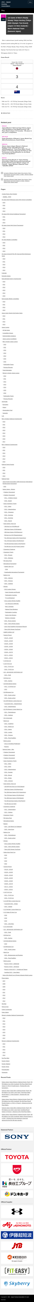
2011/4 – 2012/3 (8, 638)
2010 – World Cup (9, 726)
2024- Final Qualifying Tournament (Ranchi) (15, 626)
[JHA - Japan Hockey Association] (8, 4)
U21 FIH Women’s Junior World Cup (12, 709)
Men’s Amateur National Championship (12, 419)
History (4, 407)
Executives (5, 404)
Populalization (5, 1069)
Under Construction (7, 1009)
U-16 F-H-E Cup (7, 663)
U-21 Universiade (8, 926)
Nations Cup (6, 575)
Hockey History (6, 1061)
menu (30, 2)
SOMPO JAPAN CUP (8, 632)
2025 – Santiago (8, 583)
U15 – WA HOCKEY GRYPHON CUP (12, 672)
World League (7, 741)
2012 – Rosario (8, 555)
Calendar (4, 273)
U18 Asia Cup (7, 678)
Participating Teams (8, 364)
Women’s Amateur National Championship (13, 1015)
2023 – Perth (7, 675)
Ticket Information (7, 370)
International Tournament (9, 563)
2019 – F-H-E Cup (9, 669)
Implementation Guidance (9, 336)
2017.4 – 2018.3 (8, 655)
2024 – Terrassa (8, 580)
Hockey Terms (5, 1066)
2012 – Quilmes (8, 812)
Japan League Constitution (10, 339)
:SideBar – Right (7, 196)
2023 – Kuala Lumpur (9, 695)
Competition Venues (8, 333)
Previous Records (8, 367)
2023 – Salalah (8, 906)
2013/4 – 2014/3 (8, 643)
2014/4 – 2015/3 (8, 646)
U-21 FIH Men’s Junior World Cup (12, 909)
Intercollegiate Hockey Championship (11, 278)
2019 (5, 861)
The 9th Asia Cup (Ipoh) (10, 803)
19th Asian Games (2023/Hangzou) (13, 532)
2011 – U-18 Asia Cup (10, 686)
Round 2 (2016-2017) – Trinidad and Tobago (15, 969)
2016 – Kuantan (8, 772)
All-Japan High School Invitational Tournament (14, 214)
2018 (5, 918)
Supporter (5, 413)
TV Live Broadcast (10, 598)
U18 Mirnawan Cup (8, 692)
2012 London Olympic (10, 589)
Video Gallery (5, 1012)
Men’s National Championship (9, 444)
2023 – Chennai (8, 781)
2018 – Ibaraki (8, 500)
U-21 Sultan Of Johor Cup (10, 912)
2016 (4, 361)
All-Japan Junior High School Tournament (12, 225)
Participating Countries (11, 595)
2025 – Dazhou (8, 681)
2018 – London (8, 732)
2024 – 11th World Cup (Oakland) (13, 826)
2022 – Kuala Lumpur (9, 949)
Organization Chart (7, 410)
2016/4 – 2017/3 (8, 652)
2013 (4, 211)
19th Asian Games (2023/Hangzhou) (13, 789)
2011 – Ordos (7, 506)
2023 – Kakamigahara (10, 706)
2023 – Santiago (8, 715)
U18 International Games (9, 683)
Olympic (5, 586)
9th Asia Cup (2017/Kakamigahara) (13, 535)
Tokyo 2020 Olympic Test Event (12, 629)
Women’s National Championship (10, 1041)
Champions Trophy (8, 552)
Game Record (17, 65)
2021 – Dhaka (8, 778)
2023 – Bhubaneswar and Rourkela (13, 955)
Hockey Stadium (6, 1064)
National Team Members (11, 609)
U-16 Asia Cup (7, 660)
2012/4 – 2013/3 (8, 641)
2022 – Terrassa (8, 735)
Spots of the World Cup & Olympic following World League (17, 975)
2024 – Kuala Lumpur (9, 698)
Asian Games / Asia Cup (9, 523)
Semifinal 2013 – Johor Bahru (12, 972)
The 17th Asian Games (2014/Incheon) (14, 540)
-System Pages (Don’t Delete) (9, 194)
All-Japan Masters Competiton (9, 239)
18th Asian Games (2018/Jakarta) (12, 529)
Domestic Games (6, 276)
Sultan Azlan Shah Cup (9, 852)
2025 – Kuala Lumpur (9, 838)
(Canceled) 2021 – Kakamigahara (13, 703)
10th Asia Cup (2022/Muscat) (11, 526)
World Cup (6, 721)
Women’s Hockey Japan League (11, 373)
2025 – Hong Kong (9, 829)
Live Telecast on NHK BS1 (12, 603)
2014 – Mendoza (8, 558)
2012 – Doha (7, 766)
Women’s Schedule (10, 618)
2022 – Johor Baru (9, 923)
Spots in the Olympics (10, 615)
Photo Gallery (5, 978)
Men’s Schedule (9, 606)
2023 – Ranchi (8, 521)
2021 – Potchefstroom (10, 712)
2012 (4, 208)
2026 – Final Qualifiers (10, 738)
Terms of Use (5, 1006)
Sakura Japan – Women (9, 489)
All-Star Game (6, 330)
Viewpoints (4, 1072)
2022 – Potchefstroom (10, 835)
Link (3, 416)
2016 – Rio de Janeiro (10, 621)
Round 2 (6, 746)
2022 (4, 486)
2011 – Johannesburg (10, 809)
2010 (4, 202)
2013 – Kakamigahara (10, 509)
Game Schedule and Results (12, 592)
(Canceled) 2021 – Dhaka (11, 903)
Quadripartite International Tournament (14, 572)
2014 (4, 270)
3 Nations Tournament (9, 492)
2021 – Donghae (8, 518)
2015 (4, 296)
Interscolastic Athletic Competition (10, 298)
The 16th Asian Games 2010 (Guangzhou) (15, 538)
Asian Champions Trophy (10, 503)
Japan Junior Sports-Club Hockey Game (12, 313)
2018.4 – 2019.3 (8, 658)
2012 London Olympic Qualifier (12, 601)
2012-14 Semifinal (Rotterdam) (12, 743)
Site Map (4, 1003)
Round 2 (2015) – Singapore (11, 966)
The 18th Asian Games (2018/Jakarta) (14, 798)
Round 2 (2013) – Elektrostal (11, 963)
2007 (4, 981)
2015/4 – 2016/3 (8, 649)
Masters (5, 823)
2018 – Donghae (8, 515)
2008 (4, 983)
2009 (4, 986)
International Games (8, 821)
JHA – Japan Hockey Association (16, 1297)
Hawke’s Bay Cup (9, 566)
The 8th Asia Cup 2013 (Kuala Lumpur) (14, 546)
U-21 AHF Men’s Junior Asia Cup (11, 901)
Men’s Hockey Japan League (10, 341)
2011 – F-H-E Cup (9, 666)
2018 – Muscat (8, 775)
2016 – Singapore (9, 512)
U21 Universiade (7, 718)
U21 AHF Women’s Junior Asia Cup (12, 701)
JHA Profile (4, 401)
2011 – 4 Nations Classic (10, 498)
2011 (4, 205)
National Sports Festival (8, 464)
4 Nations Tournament (9, 495)
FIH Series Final (7, 560)
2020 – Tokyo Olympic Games (12, 623)
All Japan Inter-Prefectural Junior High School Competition (17, 199)
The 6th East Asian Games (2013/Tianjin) (14, 543)
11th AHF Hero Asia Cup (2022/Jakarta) (14, 786)
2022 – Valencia (8, 578)
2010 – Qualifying (8, 723)
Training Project (7, 635)
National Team (6, 113)
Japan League (5, 327)
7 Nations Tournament (9, 758)
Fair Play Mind (5, 1058)
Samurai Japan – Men (8, 749)
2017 (4, 441)
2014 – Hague (8, 729)
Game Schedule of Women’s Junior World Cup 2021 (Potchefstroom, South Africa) (17, 139)
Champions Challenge (9, 549)
